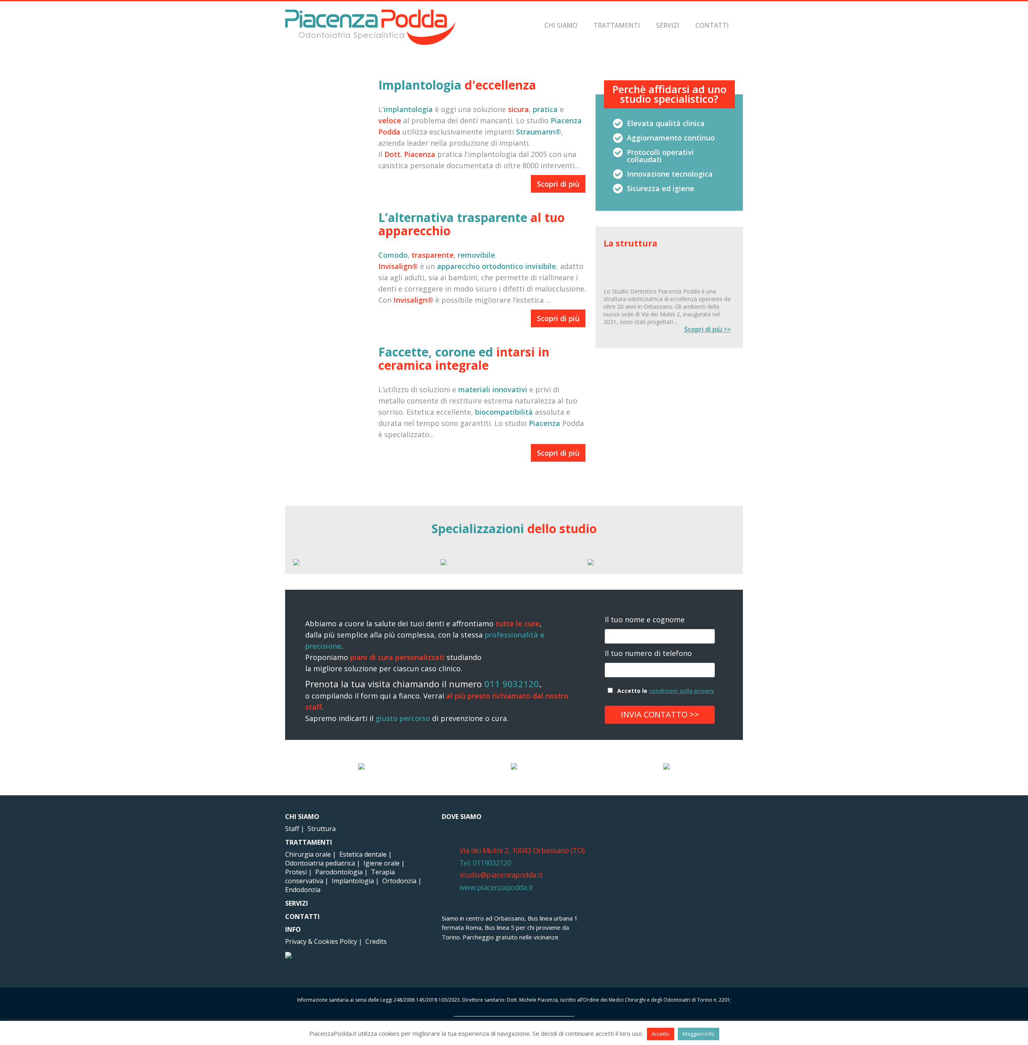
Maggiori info (698, 1033)
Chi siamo (561, 25)
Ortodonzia (399, 880)
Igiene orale (381, 863)
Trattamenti (617, 25)
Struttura (322, 828)
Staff (292, 828)
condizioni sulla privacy (681, 691)
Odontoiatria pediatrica (320, 863)
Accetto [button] (660, 1033)
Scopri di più (558, 184)
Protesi (296, 872)
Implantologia (353, 880)
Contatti (712, 25)
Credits (376, 941)
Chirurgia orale (308, 854)
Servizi (667, 25)
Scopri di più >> (707, 329)
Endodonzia (302, 889)
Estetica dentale (363, 854)
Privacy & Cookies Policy (321, 941)
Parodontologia (339, 872)
